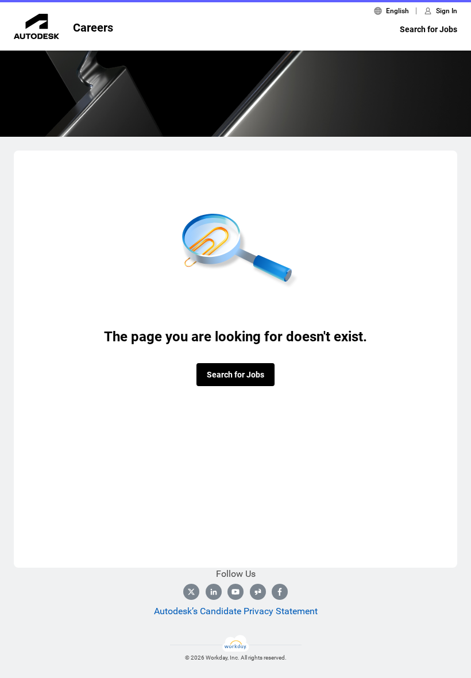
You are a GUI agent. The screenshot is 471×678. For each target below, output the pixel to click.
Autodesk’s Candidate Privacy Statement (236, 611)
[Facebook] (280, 592)
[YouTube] (235, 592)
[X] (191, 592)
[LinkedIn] (214, 592)
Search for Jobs (428, 29)
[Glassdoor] (258, 592)
